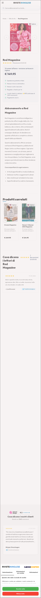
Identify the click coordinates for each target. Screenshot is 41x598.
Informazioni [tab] (33, 572)
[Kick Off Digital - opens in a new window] (31, 567)
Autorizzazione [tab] (7, 572)
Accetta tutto (20, 589)
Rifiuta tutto (20, 593)
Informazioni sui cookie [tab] (20, 572)
